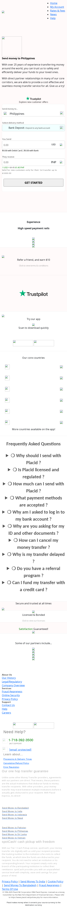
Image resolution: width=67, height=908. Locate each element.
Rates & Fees (57, 10)
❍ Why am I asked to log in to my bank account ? (36, 516)
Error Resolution (11, 766)
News (53, 14)
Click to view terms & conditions (33, 265)
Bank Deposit (16, 127)
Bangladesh (21, 367)
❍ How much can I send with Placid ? (36, 488)
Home (53, 3)
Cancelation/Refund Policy (16, 763)
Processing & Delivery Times (17, 759)
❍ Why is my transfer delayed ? (36, 558)
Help (53, 18)
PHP (53, 162)
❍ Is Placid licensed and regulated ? (36, 474)
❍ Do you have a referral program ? (36, 572)
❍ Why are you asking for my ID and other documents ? (36, 530)
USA (16, 422)
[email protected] (20, 749)
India (16, 378)
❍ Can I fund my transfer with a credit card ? (36, 586)
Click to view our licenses (33, 620)
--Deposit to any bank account (37, 128)
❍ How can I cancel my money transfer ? (36, 544)
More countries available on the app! (33, 429)
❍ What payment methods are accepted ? (36, 502)
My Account (57, 7)
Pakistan (19, 400)
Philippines (17, 114)
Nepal (17, 389)
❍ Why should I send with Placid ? (36, 459)
